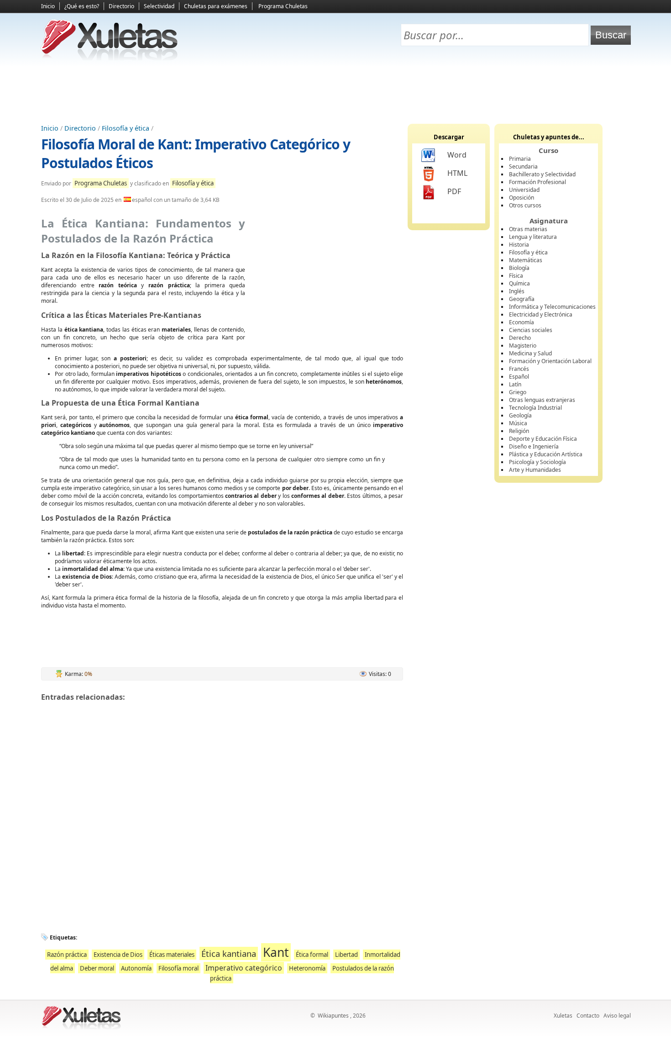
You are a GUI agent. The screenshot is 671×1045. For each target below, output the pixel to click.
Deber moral (97, 968)
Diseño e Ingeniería (534, 446)
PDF (454, 191)
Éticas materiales (171, 954)
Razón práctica (67, 954)
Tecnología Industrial (535, 408)
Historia (519, 244)
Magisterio (522, 345)
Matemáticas (525, 260)
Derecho (520, 338)
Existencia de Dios (118, 954)
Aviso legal (617, 1015)
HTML (457, 173)
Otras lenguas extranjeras (542, 400)
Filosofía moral (178, 968)
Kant (276, 952)
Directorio (121, 6)
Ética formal (312, 954)
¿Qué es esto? (81, 6)
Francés (519, 369)
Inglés (516, 291)
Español (519, 376)
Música (518, 423)
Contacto (588, 1015)
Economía (521, 322)
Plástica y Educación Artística (545, 454)
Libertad (346, 954)
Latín (515, 384)
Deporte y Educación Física (543, 439)
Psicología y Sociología (537, 462)
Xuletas (563, 1015)
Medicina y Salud (530, 353)
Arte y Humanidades (535, 470)
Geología (520, 415)
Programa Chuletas (283, 6)
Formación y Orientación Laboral (550, 361)
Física (516, 276)
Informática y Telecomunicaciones (552, 307)
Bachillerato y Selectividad (542, 174)
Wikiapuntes (333, 1015)
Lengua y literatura (533, 237)
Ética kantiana (228, 953)
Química (519, 283)
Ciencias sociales (530, 330)
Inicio (48, 6)
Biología (519, 268)
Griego (517, 392)
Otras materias (528, 229)
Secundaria (523, 166)
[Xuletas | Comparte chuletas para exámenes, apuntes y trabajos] (109, 58)
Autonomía (136, 968)
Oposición (521, 197)
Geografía (522, 299)
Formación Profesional (537, 182)
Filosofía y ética (125, 128)
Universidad (524, 190)
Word (457, 155)
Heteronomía (307, 968)
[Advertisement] (335, 92)
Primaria (520, 159)
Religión (519, 431)
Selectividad (159, 6)
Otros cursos (525, 205)
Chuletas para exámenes (215, 6)
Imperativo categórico (243, 968)
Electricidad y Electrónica (540, 314)
